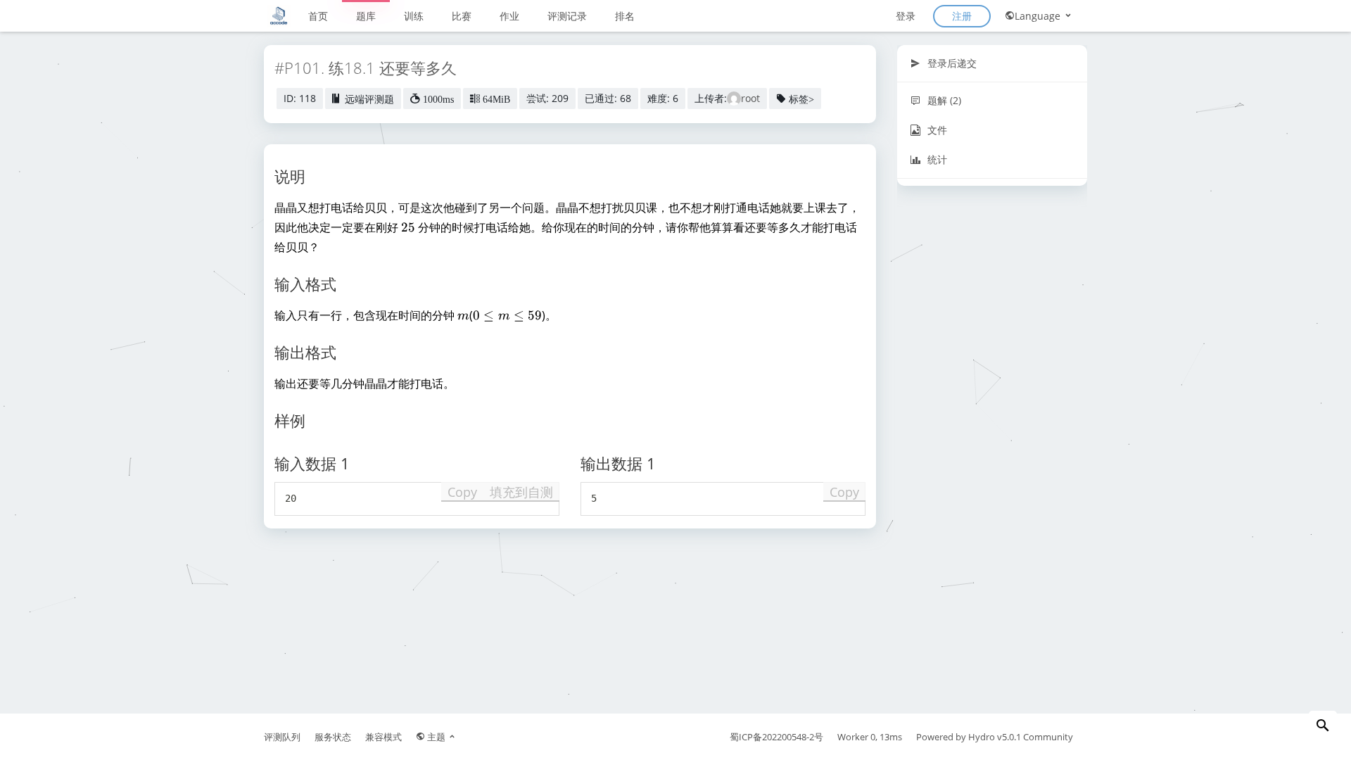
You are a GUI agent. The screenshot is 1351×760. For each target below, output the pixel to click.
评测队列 (282, 736)
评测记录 (567, 16)
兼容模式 (383, 736)
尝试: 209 (547, 98)
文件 (936, 130)
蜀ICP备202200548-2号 (776, 736)
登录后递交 (951, 63)
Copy (462, 491)
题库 (366, 16)
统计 (936, 159)
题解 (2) (943, 100)
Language (1039, 16)
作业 (509, 16)
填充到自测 (521, 491)
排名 (625, 16)
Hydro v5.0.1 (994, 736)
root (750, 98)
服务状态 (333, 736)
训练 (414, 16)
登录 (905, 16)
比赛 (461, 16)
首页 (318, 16)
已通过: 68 (608, 98)
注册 (962, 16)
